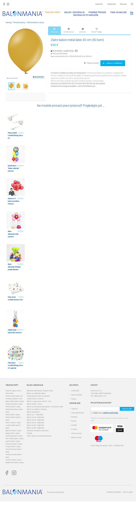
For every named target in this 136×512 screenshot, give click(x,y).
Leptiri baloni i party (13, 441)
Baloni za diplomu (33, 412)
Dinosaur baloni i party (14, 444)
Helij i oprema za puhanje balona (39, 436)
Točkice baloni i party (35, 22)
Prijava (123, 4)
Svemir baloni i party (13, 422)
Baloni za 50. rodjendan (35, 425)
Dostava (74, 417)
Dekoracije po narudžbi (85, 15)
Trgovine (111, 4)
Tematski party (52, 12)
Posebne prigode (97, 12)
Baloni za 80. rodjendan (35, 428)
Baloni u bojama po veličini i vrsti (39, 401)
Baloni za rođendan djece (36, 393)
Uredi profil (75, 390)
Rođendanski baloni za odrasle (38, 396)
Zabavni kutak (76, 437)
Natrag (8, 22)
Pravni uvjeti (128, 492)
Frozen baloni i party (13, 446)
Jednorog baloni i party (14, 436)
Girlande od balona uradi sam (38, 430)
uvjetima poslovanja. (110, 413)
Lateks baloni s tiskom (35, 398)
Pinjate (29, 433)
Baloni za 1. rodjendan (35, 414)
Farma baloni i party (13, 406)
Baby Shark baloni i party (15, 401)
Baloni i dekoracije (74, 12)
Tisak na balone (118, 12)
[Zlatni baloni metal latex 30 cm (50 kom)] (11, 86)
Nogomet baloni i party (14, 404)
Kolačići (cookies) (114, 492)
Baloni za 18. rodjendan (35, 417)
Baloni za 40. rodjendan (35, 422)
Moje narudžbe (76, 395)
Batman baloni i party (13, 430)
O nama (74, 429)
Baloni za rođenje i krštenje (37, 409)
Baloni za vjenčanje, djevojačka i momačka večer (45, 406)
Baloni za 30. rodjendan (35, 420)
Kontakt (99, 4)
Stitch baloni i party (13, 414)
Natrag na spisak (92, 63)
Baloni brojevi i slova (34, 404)
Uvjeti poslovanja (77, 412)
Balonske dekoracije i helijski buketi (40, 390)
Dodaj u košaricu (114, 63)
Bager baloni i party (13, 433)
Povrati (73, 421)
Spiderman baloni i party (15, 462)
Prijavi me (126, 409)
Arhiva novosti (76, 433)
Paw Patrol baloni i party (15, 438)
